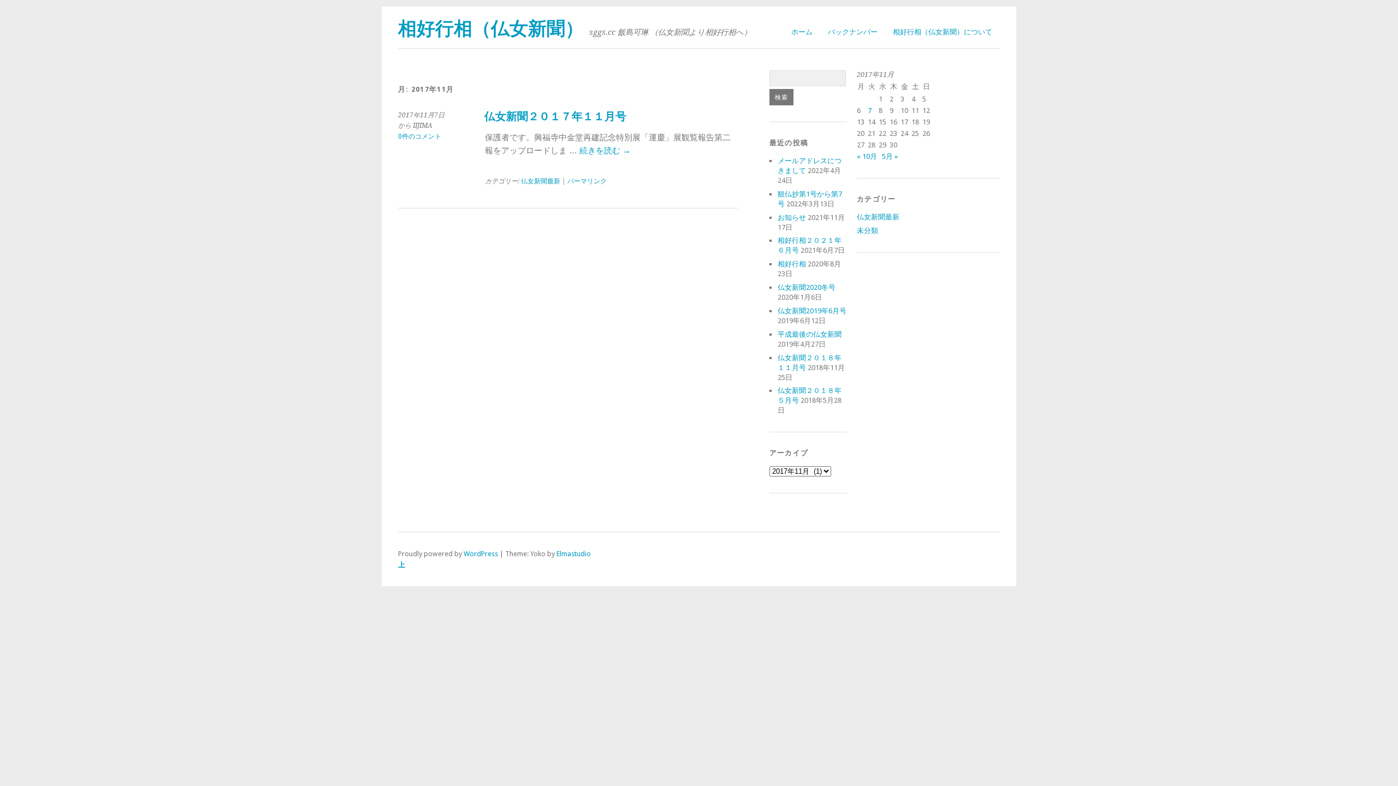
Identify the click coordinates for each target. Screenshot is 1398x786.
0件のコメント (419, 136)
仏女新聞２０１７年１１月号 (555, 116)
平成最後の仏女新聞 (810, 334)
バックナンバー (853, 32)
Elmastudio (573, 554)
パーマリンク (587, 181)
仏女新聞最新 (540, 181)
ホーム (802, 32)
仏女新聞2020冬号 (807, 287)
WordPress (481, 554)
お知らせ (792, 217)
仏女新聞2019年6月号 (812, 311)
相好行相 (792, 264)
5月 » (890, 156)
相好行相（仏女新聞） (491, 28)
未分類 (867, 231)
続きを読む (605, 151)
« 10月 (867, 156)
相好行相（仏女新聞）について (942, 32)
